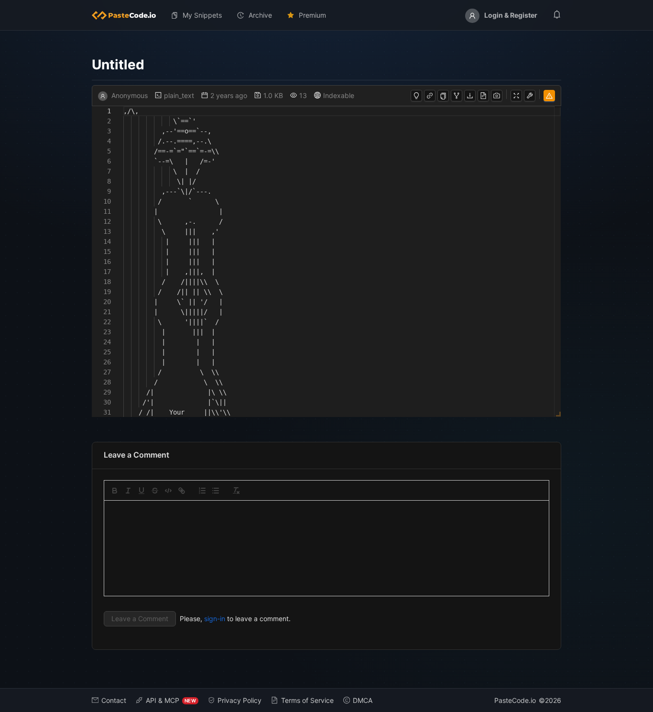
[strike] (155, 490)
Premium (312, 15)
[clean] (236, 490)
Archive (260, 15)
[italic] (128, 490)
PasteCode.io (515, 700)
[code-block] (168, 490)
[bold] (114, 490)
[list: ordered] (202, 490)
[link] (181, 490)
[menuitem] (127, 15)
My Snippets (202, 15)
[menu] (326, 15)
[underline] (141, 490)
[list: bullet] (215, 490)
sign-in (214, 618)
